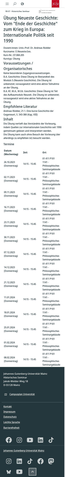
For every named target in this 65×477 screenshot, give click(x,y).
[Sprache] (22, 4)
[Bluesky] (9, 472)
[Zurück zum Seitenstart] (32, 471)
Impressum (9, 411)
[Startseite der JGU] (55, 4)
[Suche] (15, 4)
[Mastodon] (51, 461)
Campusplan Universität (22, 394)
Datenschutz (10, 416)
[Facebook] (9, 440)
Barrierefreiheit (11, 427)
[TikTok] (51, 440)
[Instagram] (19, 440)
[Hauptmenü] (7, 4)
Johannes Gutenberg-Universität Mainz (23, 450)
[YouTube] (30, 440)
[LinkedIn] (40, 440)
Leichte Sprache (11, 422)
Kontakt (7, 406)
